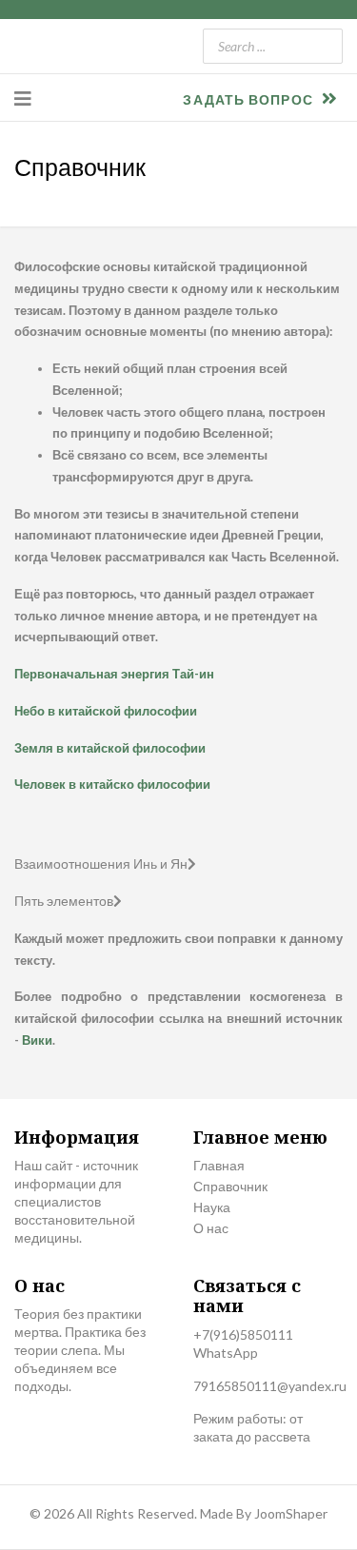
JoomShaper (290, 1513)
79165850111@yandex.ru (270, 1386)
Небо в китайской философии (105, 710)
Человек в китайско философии (112, 784)
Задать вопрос (249, 99)
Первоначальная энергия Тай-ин (114, 673)
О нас (210, 1228)
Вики (37, 1040)
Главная (219, 1165)
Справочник (230, 1186)
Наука (211, 1207)
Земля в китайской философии (110, 747)
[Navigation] (22, 98)
